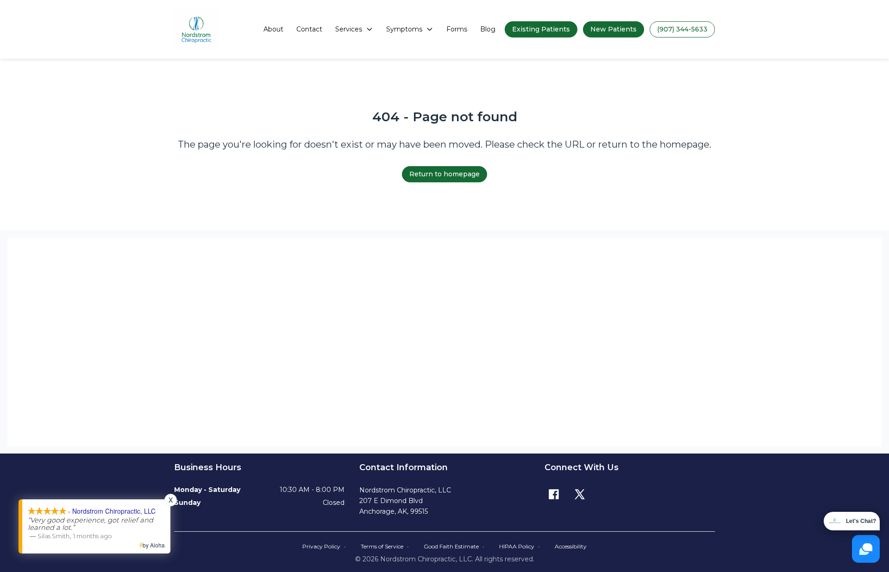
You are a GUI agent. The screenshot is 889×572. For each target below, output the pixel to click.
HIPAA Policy (519, 546)
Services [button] (348, 29)
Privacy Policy (324, 546)
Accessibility (571, 546)
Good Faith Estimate (454, 546)
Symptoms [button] (404, 29)
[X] (579, 494)
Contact (309, 29)
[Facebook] (554, 494)
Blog (487, 29)
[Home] (196, 29)
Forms (456, 29)
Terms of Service (385, 546)
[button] (541, 29)
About (273, 29)
